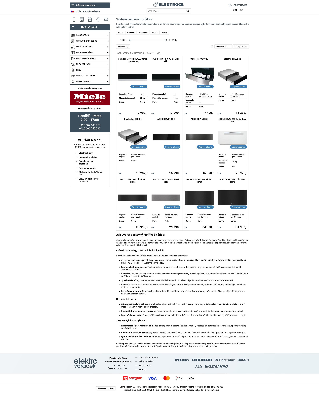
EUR (241, 10)
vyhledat (188, 10)
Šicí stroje (106, 19)
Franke (155, 33)
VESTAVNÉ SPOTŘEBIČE (86, 41)
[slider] (130, 40)
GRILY (78, 70)
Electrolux (143, 33)
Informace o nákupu (85, 5)
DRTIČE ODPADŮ (83, 64)
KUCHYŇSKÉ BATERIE (85, 58)
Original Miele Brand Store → (89, 101)
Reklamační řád (146, 361)
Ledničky (74, 19)
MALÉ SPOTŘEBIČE (84, 47)
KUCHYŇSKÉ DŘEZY (84, 52)
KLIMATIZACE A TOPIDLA (87, 76)
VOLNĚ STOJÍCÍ (82, 35)
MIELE (164, 33)
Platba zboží (145, 365)
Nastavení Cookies (106, 388)
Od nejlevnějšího (223, 46)
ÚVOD (119, 53)
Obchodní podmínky (148, 357)
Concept (130, 33)
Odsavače (98, 19)
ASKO (120, 33)
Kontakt (142, 369)
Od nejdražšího (241, 46)
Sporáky (90, 19)
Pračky (82, 19)
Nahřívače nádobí (89, 27)
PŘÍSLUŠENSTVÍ (83, 81)
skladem (123, 46)
